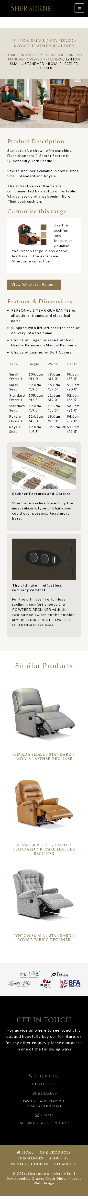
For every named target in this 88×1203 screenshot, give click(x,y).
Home (27, 1153)
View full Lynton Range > (34, 284)
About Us (58, 1158)
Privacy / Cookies (29, 1164)
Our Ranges (30, 1158)
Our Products (55, 1153)
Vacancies (65, 1164)
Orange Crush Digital (50, 1178)
